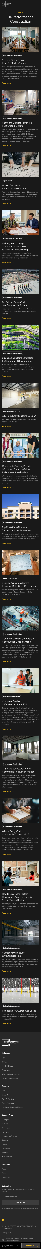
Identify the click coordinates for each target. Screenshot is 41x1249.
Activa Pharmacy (8, 1103)
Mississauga (6, 1128)
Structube (5, 1095)
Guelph (4, 1144)
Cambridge (6, 1148)
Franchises (6, 1070)
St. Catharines (7, 1156)
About (4, 1169)
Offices (5, 1062)
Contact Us (29, 1245)
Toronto (5, 1140)
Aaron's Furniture (8, 1099)
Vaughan (5, 1152)
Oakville (5, 1124)
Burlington (6, 1120)
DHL (3, 1091)
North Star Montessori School (12, 1107)
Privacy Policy (7, 1233)
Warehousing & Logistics (10, 1074)
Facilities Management (10, 1078)
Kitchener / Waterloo (9, 1136)
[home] (6, 4)
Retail (4, 1058)
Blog (3, 1173)
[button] (37, 4)
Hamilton (5, 1132)
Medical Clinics (7, 1066)
